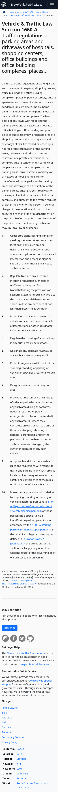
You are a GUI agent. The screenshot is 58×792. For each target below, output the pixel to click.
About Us (7, 717)
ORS (25, 773)
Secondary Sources (13, 737)
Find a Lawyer (10, 707)
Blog (4, 712)
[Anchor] (40, 227)
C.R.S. (20, 754)
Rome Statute (25, 783)
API (4, 722)
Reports (6, 732)
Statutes (21, 758)
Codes (20, 749)
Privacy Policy (10, 742)
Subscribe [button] (9, 628)
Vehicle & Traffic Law (28, 12)
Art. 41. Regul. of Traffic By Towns (23, 15)
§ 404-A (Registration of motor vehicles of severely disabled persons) (32, 506)
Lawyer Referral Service (33, 664)
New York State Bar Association (25, 653)
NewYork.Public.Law (26, 4)
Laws (11, 12)
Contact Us (8, 727)
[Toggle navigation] (51, 5)
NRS (19, 763)
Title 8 (45, 12)
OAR (19, 773)
